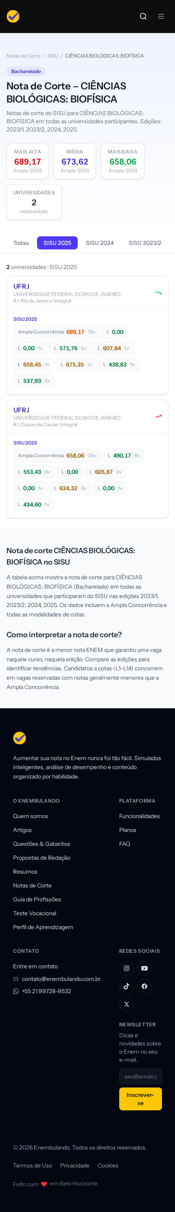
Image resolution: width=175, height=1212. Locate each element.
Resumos (25, 871)
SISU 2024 (100, 243)
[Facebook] (144, 986)
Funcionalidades (139, 816)
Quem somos (30, 816)
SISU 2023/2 (145, 243)
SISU (53, 56)
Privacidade (75, 1165)
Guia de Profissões (37, 899)
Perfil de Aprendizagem (43, 927)
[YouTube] (144, 968)
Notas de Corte (24, 56)
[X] (126, 1004)
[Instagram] (126, 968)
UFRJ (21, 286)
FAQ (124, 843)
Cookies (108, 1165)
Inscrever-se (140, 1099)
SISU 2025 (57, 243)
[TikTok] (126, 986)
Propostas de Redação (41, 857)
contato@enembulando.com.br (61, 979)
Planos (127, 830)
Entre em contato (35, 966)
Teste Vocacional (34, 913)
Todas (21, 243)
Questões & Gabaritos (41, 843)
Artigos (22, 830)
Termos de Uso (32, 1165)
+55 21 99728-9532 (46, 991)
